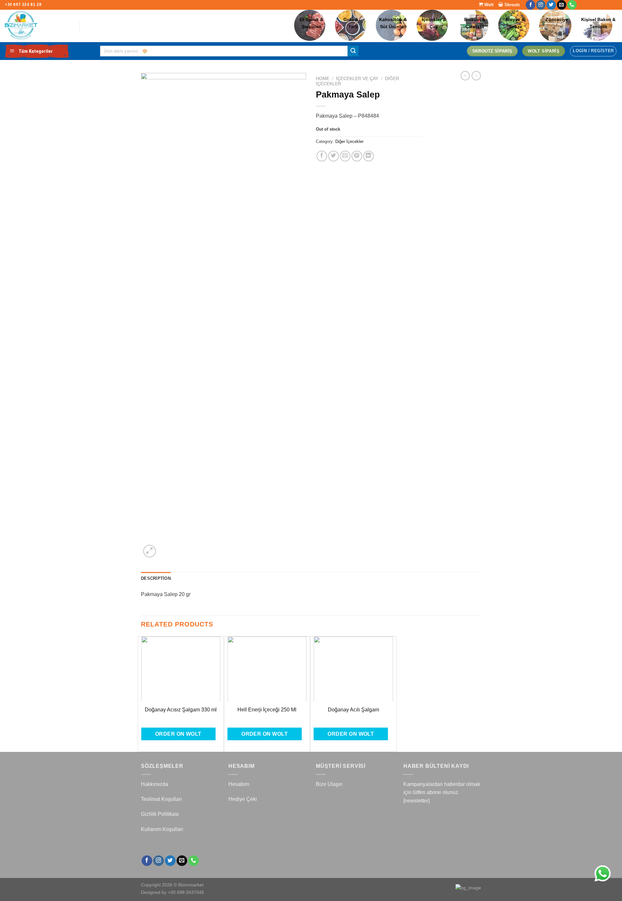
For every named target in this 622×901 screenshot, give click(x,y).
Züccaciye (557, 19)
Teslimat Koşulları (161, 799)
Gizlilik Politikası (160, 814)
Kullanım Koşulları (162, 829)
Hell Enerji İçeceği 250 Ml (266, 709)
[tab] (156, 578)
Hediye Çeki (242, 799)
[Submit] (353, 51)
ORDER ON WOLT (178, 734)
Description (156, 578)
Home (322, 78)
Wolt (488, 4)
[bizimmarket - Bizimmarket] (37, 26)
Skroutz (511, 4)
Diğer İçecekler (349, 141)
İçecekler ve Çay (357, 78)
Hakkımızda (154, 784)
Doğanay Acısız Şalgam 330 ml (181, 709)
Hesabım (238, 784)
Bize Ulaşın (329, 784)
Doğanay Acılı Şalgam (353, 709)
